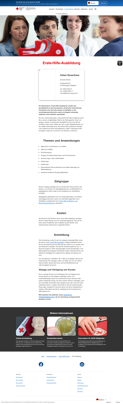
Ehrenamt (77, 9)
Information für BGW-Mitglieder (91, 338)
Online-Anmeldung (24, 338)
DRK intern (80, 391)
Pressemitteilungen (51, 377)
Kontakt (91, 9)
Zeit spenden (19, 377)
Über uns (79, 377)
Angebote (51, 9)
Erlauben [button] (118, 402)
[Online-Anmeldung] (30, 326)
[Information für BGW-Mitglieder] (92, 326)
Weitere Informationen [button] (49, 402)
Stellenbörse (84, 9)
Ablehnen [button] (108, 402)
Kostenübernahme (54, 338)
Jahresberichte (50, 380)
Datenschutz (80, 383)
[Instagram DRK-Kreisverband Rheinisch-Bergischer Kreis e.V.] (82, 364)
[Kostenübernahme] (61, 326)
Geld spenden (19, 380)
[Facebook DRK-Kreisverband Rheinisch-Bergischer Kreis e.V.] (41, 364)
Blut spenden (19, 383)
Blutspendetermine (51, 383)
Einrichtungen (59, 9)
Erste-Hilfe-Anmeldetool (57, 242)
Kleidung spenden (20, 386)
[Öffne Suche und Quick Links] (95, 9)
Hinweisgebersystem (82, 386)
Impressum (80, 388)
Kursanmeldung (68, 9)
